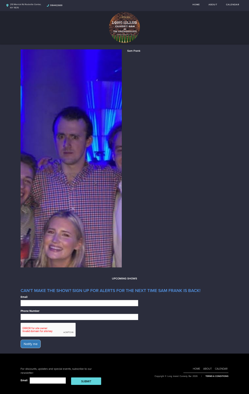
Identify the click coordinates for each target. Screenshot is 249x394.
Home (196, 4)
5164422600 (56, 5)
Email (24, 297)
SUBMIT (86, 381)
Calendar (232, 4)
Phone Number (30, 311)
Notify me (31, 344)
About (213, 4)
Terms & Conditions (216, 376)
